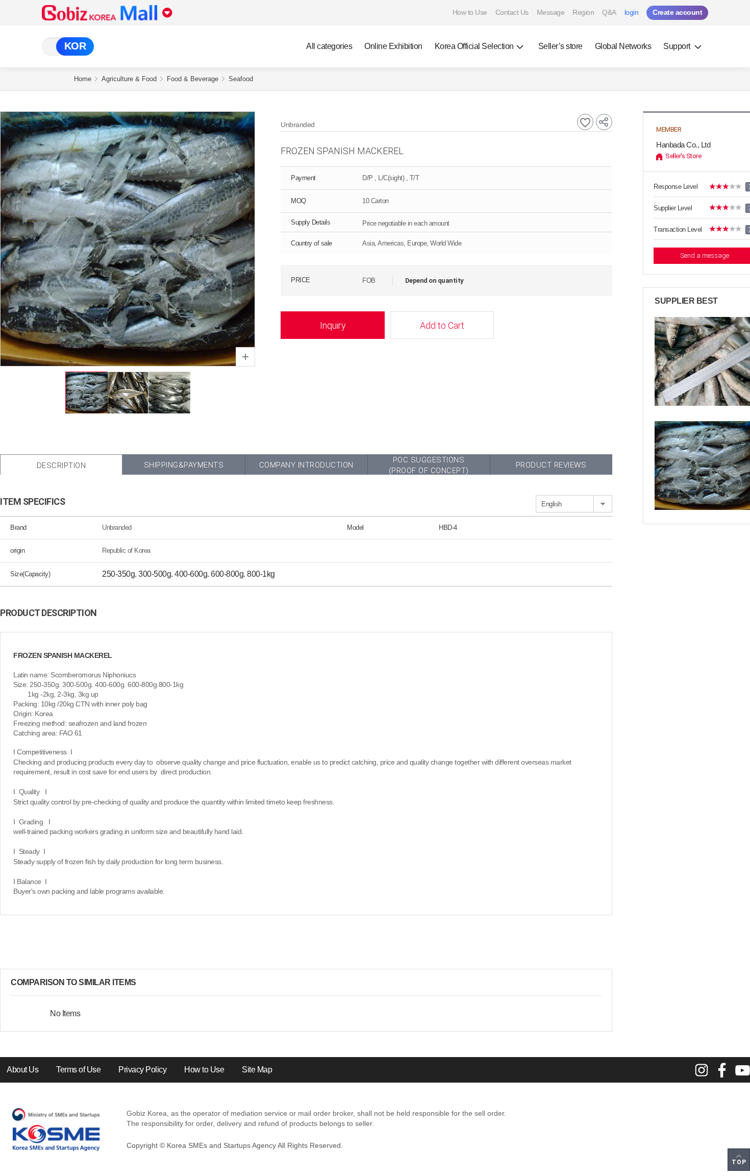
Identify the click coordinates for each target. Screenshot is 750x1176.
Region (583, 12)
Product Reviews (551, 465)
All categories (329, 46)
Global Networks (623, 46)
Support (677, 46)
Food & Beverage (192, 79)
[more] (144, 982)
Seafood (241, 79)
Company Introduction (306, 465)
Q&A (609, 12)
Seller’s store (560, 46)
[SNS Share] (604, 122)
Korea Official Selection (474, 46)
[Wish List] (585, 122)
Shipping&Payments (184, 465)
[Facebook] (722, 1069)
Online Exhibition (393, 46)
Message (551, 12)
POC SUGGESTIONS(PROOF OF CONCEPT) (429, 465)
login (631, 12)
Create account (677, 12)
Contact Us (512, 12)
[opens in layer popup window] (245, 356)
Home (82, 79)
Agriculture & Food (129, 79)
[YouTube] (742, 1069)
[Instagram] (701, 1069)
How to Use (470, 12)
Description (61, 465)
